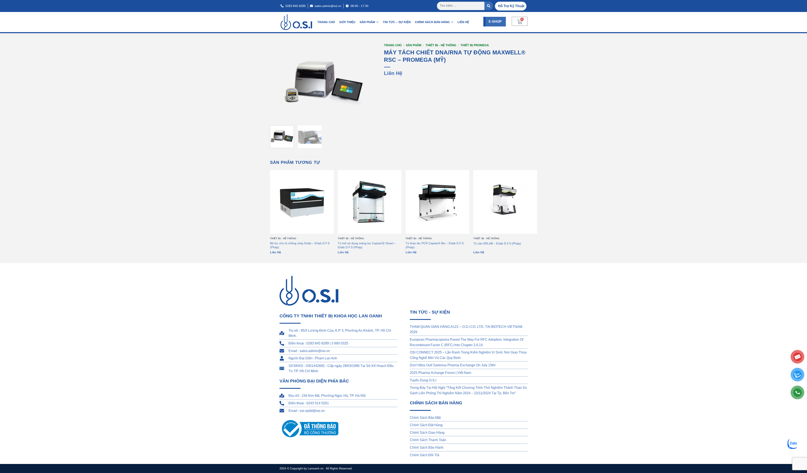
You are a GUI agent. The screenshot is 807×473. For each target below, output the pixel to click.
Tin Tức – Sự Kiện (397, 22)
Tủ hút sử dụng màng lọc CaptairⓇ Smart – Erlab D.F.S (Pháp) (367, 245)
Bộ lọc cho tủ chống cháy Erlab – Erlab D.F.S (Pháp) (300, 245)
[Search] (488, 6)
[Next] (370, 82)
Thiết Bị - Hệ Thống (441, 45)
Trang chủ (393, 45)
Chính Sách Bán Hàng (432, 22)
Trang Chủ (326, 22)
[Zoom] (276, 117)
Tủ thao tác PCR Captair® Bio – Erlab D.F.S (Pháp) (435, 245)
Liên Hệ (463, 22)
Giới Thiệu (347, 22)
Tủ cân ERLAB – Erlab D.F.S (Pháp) (497, 243)
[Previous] (277, 82)
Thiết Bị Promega (474, 45)
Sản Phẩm (367, 22)
